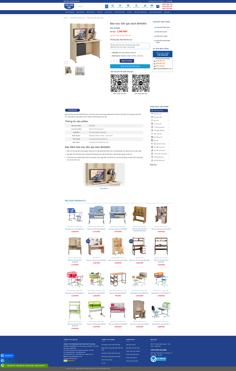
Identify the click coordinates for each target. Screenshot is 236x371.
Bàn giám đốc (158, 117)
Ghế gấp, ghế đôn (159, 130)
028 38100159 (162, 55)
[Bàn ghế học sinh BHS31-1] (161, 310)
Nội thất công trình (159, 147)
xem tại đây (131, 47)
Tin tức (103, 363)
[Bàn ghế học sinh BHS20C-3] (75, 215)
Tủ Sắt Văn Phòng (119, 12)
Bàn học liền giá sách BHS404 (75, 261)
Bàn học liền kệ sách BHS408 (139, 260)
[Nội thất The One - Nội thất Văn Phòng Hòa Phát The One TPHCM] (69, 6)
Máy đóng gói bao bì (135, 368)
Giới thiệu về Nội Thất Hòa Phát (110, 353)
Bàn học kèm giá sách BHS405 (161, 261)
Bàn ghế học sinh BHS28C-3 (74, 293)
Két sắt (156, 140)
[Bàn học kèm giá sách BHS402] (75, 310)
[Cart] (157, 6)
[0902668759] (2, 356)
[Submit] (106, 6)
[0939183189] (2, 361)
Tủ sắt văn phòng (159, 127)
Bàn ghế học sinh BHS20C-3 (74, 229)
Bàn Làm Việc (80, 12)
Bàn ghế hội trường (159, 143)
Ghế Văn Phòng (69, 12)
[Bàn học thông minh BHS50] (118, 215)
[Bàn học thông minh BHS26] (96, 310)
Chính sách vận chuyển (133, 351)
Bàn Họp (99, 12)
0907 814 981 (160, 66)
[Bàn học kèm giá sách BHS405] (161, 246)
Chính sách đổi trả (131, 357)
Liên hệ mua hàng (106, 359)
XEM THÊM (167, 12)
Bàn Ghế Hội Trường (156, 12)
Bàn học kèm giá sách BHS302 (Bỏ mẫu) (139, 230)
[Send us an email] (171, 1)
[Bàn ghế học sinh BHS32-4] (139, 279)
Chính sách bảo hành (132, 354)
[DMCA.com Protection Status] (69, 360)
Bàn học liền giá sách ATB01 (118, 260)
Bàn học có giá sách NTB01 (139, 324)
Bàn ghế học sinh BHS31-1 (161, 324)
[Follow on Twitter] (169, 1)
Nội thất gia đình (159, 157)
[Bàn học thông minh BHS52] (118, 310)
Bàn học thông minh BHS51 (96, 229)
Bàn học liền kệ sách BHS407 (96, 260)
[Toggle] (169, 110)
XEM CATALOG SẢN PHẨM (130, 66)
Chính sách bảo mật (132, 361)
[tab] (72, 110)
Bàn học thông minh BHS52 (118, 324)
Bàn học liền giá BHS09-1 (118, 293)
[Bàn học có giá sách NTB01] (139, 310)
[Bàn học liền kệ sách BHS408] (139, 246)
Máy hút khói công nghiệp (163, 368)
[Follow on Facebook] (166, 1)
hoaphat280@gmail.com (163, 68)
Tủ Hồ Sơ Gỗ (108, 12)
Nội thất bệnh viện (159, 160)
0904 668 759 (160, 63)
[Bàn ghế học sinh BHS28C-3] (75, 279)
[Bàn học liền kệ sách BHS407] (96, 246)
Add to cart (127, 61)
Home (66, 18)
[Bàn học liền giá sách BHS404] (75, 246)
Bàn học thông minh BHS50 (118, 229)
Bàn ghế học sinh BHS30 (96, 293)
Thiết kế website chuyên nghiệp (120, 368)
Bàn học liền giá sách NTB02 (161, 229)
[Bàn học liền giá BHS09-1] (118, 279)
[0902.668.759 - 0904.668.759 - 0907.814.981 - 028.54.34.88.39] (2, 366)
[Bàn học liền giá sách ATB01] (118, 246)
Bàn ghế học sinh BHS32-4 (140, 293)
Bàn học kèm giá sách (95, 18)
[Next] (104, 43)
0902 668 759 (160, 61)
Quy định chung (130, 344)
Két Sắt (129, 12)
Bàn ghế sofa (158, 134)
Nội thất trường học (77, 18)
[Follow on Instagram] (168, 1)
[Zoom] (66, 62)
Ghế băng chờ (158, 137)
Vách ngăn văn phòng (160, 153)
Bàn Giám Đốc (91, 12)
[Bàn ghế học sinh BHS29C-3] (161, 279)
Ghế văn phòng (158, 110)
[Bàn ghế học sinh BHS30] (96, 279)
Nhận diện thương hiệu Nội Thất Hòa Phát (112, 349)
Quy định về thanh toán (133, 348)
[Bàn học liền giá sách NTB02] (161, 215)
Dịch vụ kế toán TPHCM (148, 368)
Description (72, 110)
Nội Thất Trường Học (140, 12)
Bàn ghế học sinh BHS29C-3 (161, 293)
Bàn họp (156, 120)
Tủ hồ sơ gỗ (157, 124)
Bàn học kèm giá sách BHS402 (75, 325)
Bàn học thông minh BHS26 (96, 324)
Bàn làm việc (157, 114)
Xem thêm (103, 188)
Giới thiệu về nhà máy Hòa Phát (110, 344)
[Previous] (66, 43)
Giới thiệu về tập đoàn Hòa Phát (110, 356)
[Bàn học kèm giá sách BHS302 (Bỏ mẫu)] (139, 215)
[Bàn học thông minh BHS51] (96, 215)
